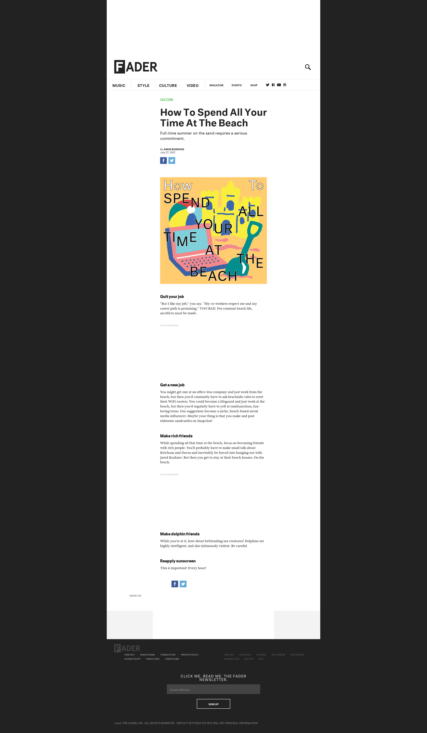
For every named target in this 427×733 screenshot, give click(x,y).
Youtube (261, 654)
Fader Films (172, 658)
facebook (273, 85)
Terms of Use (168, 654)
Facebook (245, 654)
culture (166, 99)
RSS (261, 658)
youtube (279, 85)
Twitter (267, 85)
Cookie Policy (132, 658)
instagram (284, 85)
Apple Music (297, 654)
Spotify (249, 658)
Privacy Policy (189, 654)
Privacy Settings (188, 723)
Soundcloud (231, 658)
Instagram (278, 654)
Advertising (147, 654)
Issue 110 (135, 595)
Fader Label (153, 658)
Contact (129, 654)
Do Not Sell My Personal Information (230, 723)
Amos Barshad (174, 149)
